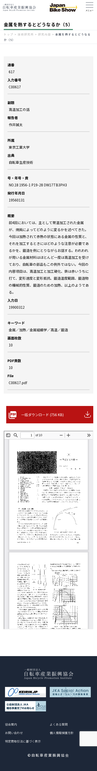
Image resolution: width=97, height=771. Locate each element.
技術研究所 (26, 34)
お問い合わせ (14, 733)
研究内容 (44, 34)
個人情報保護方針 (62, 733)
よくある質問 (59, 724)
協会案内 (11, 724)
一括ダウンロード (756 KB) (42, 414)
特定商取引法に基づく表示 (23, 741)
